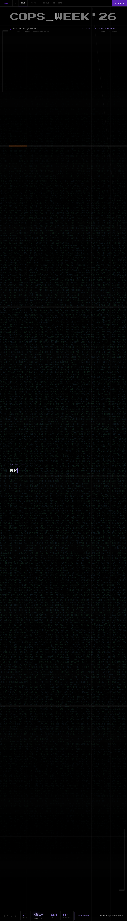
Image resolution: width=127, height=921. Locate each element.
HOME (23, 3)
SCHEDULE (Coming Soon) (112, 916)
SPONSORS (57, 3)
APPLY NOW (119, 3)
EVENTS (33, 3)
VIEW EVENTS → (85, 916)
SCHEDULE (44, 3)
